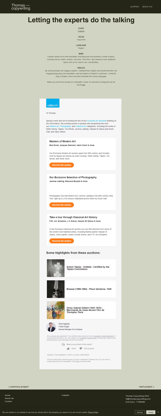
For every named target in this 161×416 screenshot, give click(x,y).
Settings (140, 412)
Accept (150, 412)
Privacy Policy (93, 412)
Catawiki (81, 31)
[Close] (158, 412)
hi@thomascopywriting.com (138, 399)
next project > (146, 386)
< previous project (18, 386)
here (83, 85)
